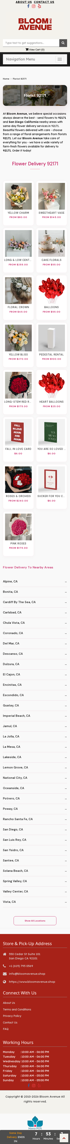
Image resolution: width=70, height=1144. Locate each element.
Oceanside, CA (13, 788)
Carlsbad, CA (12, 612)
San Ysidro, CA (13, 850)
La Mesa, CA (11, 747)
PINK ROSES (18, 543)
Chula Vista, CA (14, 623)
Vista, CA (9, 902)
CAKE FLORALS (52, 260)
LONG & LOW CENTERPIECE (18, 260)
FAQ (6, 1029)
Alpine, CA (10, 581)
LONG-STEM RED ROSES (18, 401)
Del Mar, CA (11, 643)
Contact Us (44, 2)
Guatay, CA (11, 705)
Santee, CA (11, 860)
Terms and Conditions (17, 1009)
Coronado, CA (13, 633)
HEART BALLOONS (51, 401)
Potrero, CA (11, 798)
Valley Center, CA (15, 891)
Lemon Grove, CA (15, 767)
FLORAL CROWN (18, 307)
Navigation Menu (20, 59)
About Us (24, 2)
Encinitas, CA (12, 685)
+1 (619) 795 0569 (21, 966)
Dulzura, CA (11, 664)
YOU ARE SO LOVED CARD (52, 449)
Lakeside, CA (12, 757)
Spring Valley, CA (15, 881)
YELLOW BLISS (18, 354)
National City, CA (15, 778)
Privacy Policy (12, 1016)
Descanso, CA (13, 654)
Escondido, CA (13, 695)
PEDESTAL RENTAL (51, 354)
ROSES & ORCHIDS (18, 496)
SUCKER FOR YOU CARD (52, 496)
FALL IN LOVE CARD (18, 449)
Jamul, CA (10, 726)
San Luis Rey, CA (14, 840)
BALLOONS (51, 307)
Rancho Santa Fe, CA (18, 819)
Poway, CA (10, 809)
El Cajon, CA (11, 674)
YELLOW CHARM (18, 212)
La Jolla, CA (11, 736)
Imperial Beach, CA (16, 716)
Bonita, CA (10, 592)
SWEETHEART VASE (52, 212)
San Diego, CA (13, 829)
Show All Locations (35, 920)
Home (6, 78)
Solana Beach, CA (15, 871)
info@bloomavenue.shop (27, 974)
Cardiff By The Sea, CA (19, 602)
